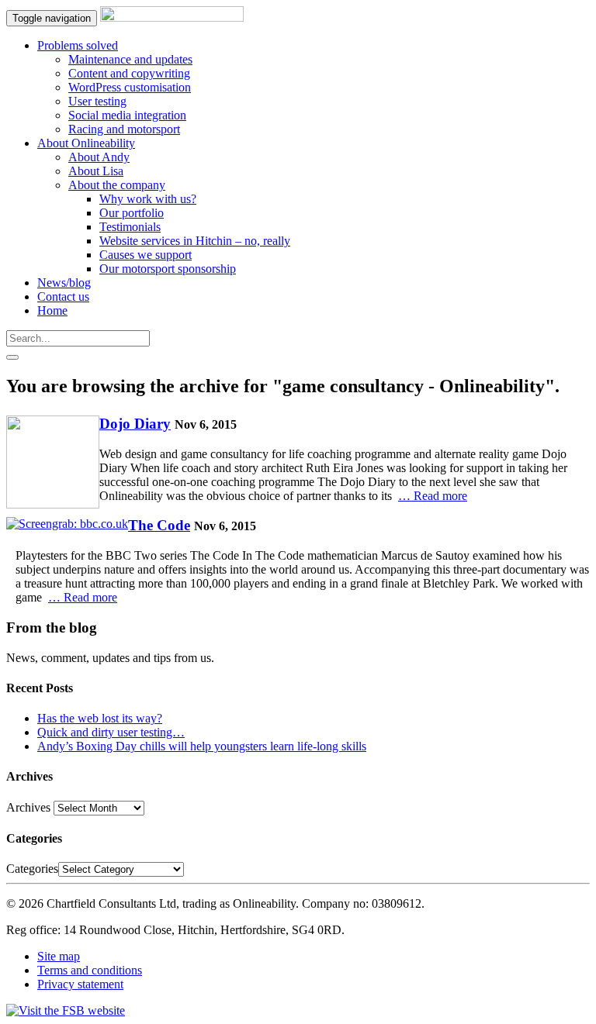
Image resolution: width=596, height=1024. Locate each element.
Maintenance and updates (130, 59)
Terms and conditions (89, 970)
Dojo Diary (135, 423)
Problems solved (77, 45)
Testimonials (130, 226)
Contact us (63, 296)
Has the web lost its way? (99, 718)
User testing (97, 101)
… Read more (432, 495)
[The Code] (67, 524)
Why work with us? (147, 198)
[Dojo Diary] (52, 463)
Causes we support (145, 254)
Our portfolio (131, 212)
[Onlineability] (172, 17)
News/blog (64, 282)
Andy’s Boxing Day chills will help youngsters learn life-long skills (201, 746)
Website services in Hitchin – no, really (194, 240)
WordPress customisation (129, 87)
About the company (116, 184)
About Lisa (95, 171)
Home (52, 310)
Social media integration (127, 115)
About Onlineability (86, 143)
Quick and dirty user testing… (111, 732)
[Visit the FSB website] (65, 1010)
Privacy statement (80, 984)
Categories (32, 868)
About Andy (99, 157)
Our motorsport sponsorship (167, 268)
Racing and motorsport (124, 129)
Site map (58, 956)
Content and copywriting (129, 73)
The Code (159, 525)
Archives (28, 807)
